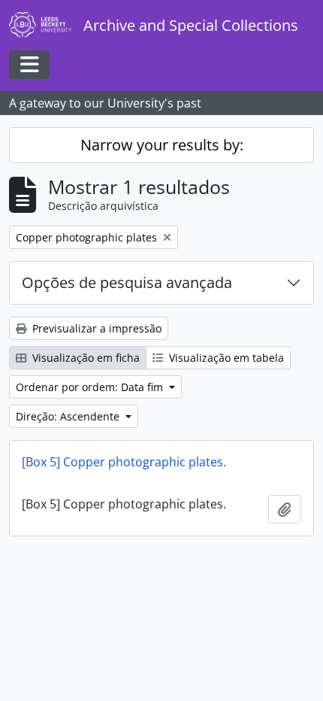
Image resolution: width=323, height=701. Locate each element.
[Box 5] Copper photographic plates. (124, 462)
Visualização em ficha (84, 357)
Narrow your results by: (161, 145)
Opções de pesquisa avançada (127, 282)
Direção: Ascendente (69, 416)
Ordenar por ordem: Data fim (91, 387)
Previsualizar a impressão (95, 328)
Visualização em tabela (225, 357)
